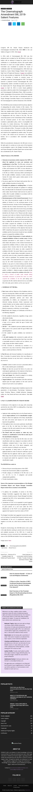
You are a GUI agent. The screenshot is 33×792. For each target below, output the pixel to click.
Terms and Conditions (23, 785)
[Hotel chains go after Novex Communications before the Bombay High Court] (5, 689)
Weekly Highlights (5, 716)
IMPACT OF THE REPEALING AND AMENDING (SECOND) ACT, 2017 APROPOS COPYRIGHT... (21, 697)
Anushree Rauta (6, 20)
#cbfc (7, 545)
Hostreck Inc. (28, 790)
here (19, 52)
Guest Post (4, 723)
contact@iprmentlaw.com (16, 661)
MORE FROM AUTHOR (7, 569)
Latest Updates (5, 718)
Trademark (3, 728)
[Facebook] (10, 779)
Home (2, 6)
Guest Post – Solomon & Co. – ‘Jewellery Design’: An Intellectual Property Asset (8, 556)
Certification (9, 8)
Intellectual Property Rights (8, 730)
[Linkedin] (18, 779)
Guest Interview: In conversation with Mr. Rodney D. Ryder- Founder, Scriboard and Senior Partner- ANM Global (24, 558)
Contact (15, 785)
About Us (10, 785)
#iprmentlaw (4, 547)
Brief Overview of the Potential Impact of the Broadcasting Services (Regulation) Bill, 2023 (21, 593)
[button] (31, 2)
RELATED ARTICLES (7, 567)
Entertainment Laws (6, 726)
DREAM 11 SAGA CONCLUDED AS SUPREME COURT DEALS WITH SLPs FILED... (19, 705)
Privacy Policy (16, 787)
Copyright (3, 721)
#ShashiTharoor (12, 547)
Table (2, 396)
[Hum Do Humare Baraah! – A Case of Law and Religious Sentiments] (5, 575)
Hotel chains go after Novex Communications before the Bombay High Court (21, 689)
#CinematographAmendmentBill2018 (18, 545)
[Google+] (14, 779)
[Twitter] (23, 779)
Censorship (3, 8)
